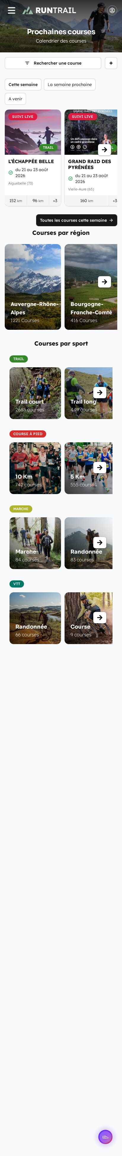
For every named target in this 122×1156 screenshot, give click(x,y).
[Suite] (104, 150)
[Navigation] (11, 10)
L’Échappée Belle (31, 161)
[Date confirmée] (10, 172)
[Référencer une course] (111, 63)
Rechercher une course (57, 63)
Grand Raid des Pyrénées (89, 164)
